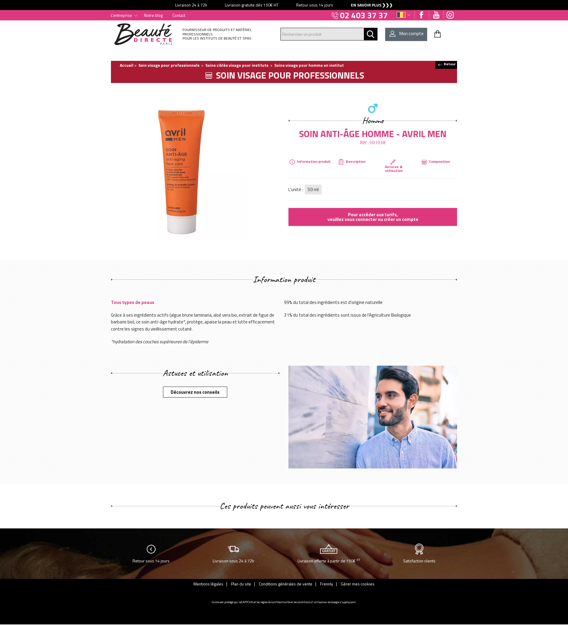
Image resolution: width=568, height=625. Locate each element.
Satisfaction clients (419, 561)
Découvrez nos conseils (195, 391)
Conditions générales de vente (285, 584)
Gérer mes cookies (358, 584)
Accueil (126, 65)
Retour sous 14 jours (151, 561)
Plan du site (241, 584)
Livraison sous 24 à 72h (233, 561)
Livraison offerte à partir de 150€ (329, 560)
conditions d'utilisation (312, 602)
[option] (284, 5)
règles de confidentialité (275, 602)
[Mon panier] (437, 34)
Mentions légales (208, 584)
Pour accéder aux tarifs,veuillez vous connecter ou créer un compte (372, 216)
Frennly (326, 584)
